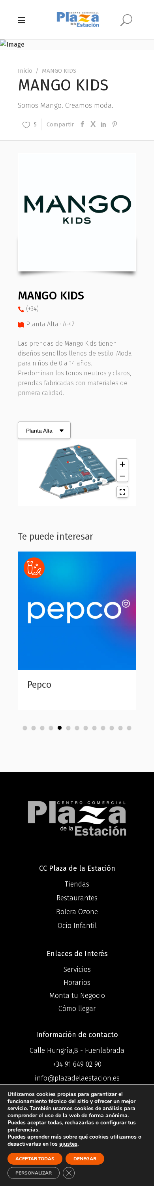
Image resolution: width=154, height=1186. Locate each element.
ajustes (68, 1144)
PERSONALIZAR (33, 1173)
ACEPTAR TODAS (34, 1159)
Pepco (39, 684)
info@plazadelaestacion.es (77, 1078)
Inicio (25, 70)
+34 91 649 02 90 (77, 1064)
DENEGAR (84, 1159)
